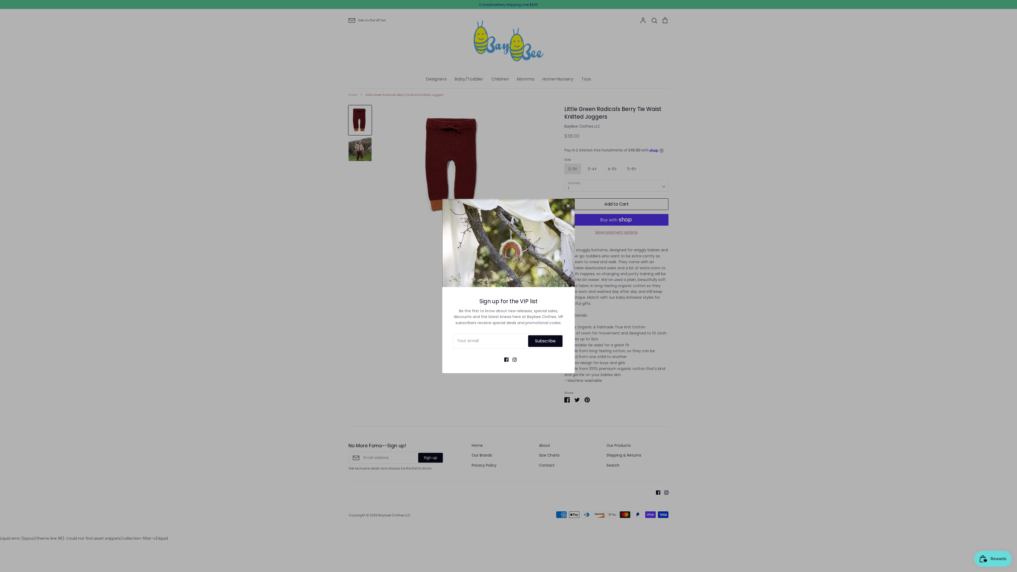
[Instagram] (512, 359)
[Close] (568, 205)
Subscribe (545, 341)
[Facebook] (504, 359)
